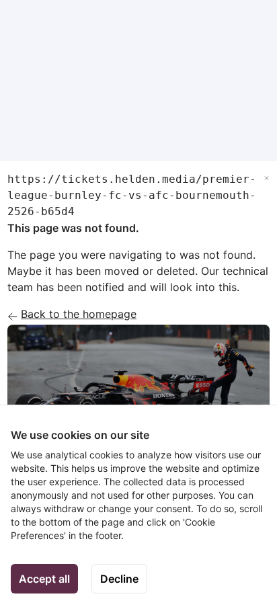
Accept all (44, 578)
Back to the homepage (78, 314)
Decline (119, 578)
